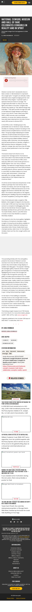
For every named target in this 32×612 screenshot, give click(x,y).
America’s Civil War (16, 550)
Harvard (13, 351)
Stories (16, 431)
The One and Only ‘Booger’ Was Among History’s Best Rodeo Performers (16, 502)
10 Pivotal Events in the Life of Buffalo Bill (15, 435)
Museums (13, 340)
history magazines (24, 537)
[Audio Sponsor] (16, 85)
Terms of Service (20, 598)
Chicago (5, 354)
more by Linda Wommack (9, 331)
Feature (16, 499)
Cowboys (5, 340)
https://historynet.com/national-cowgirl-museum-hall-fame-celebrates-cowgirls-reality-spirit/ (15, 368)
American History (16, 548)
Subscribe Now (19, 3)
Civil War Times (16, 554)
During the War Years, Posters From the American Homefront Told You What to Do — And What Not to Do (15, 471)
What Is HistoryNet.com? (16, 571)
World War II (16, 563)
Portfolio (16, 399)
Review (5, 40)
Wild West (16, 562)
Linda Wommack (8, 35)
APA (3, 351)
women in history (8, 343)
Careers (16, 575)
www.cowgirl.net (22, 315)
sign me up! (16, 588)
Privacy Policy (10, 598)
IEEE (10, 354)
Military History (16, 556)
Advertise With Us (16, 573)
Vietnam (16, 560)
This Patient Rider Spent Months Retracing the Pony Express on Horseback (16, 403)
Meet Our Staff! (16, 577)
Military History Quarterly (16, 558)
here (21, 320)
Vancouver (20, 351)
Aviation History (16, 552)
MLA (7, 351)
